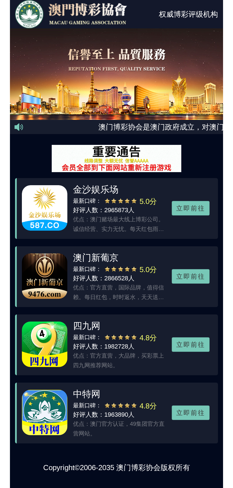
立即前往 (191, 208)
